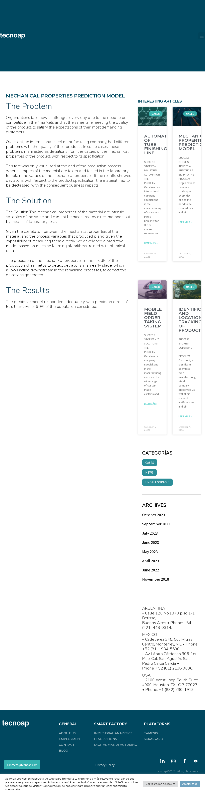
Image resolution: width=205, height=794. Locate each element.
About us (67, 733)
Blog (63, 750)
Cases (149, 463)
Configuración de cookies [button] (160, 784)
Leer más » (151, 243)
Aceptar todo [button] (190, 784)
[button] (201, 35)
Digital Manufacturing (115, 745)
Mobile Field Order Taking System (153, 317)
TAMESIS (151, 733)
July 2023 (150, 533)
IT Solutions (105, 739)
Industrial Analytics (113, 733)
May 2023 (150, 551)
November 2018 (155, 579)
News (149, 472)
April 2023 (150, 560)
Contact (67, 745)
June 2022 (150, 569)
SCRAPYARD (153, 739)
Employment (70, 739)
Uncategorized (157, 482)
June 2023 (150, 542)
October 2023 (153, 514)
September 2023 (156, 523)
